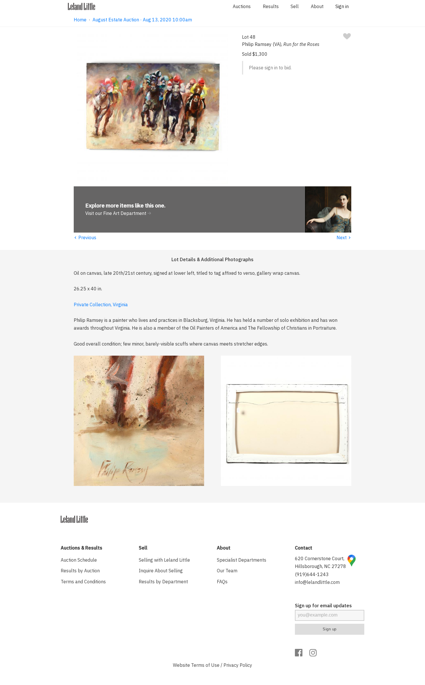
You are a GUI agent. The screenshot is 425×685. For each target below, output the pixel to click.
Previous (85, 237)
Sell (295, 6)
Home (80, 20)
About (317, 6)
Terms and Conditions (83, 581)
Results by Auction (80, 570)
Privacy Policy (237, 665)
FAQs (222, 581)
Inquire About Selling (161, 570)
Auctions (242, 6)
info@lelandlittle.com (317, 582)
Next (344, 237)
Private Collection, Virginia (101, 304)
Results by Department (163, 581)
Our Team (227, 570)
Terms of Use (205, 665)
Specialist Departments (241, 560)
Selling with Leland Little (164, 560)
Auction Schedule (79, 560)
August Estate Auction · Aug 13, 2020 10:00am (142, 20)
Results (271, 6)
